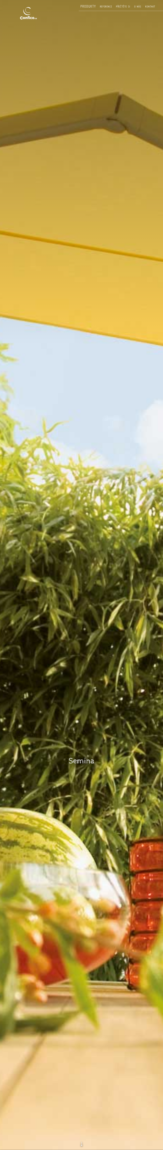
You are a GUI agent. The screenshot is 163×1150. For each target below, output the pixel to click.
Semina (81, 761)
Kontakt (150, 6)
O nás (137, 6)
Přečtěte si (123, 6)
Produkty (88, 6)
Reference (106, 6)
